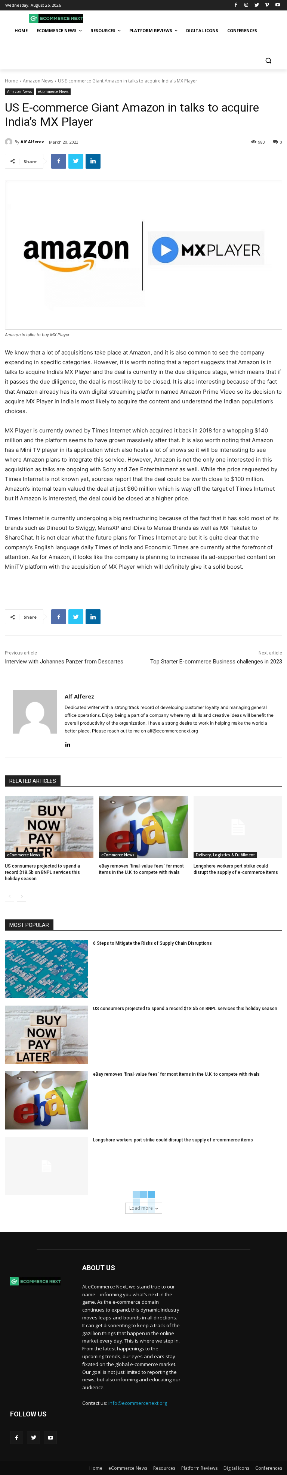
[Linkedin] (93, 161)
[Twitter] (257, 5)
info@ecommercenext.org (137, 1403)
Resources (164, 1468)
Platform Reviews (199, 1468)
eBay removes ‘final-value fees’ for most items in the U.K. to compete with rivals (176, 1074)
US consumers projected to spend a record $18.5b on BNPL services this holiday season (42, 872)
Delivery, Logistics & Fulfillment (225, 854)
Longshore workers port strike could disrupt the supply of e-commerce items (173, 1140)
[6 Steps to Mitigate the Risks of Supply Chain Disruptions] (46, 969)
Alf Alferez (32, 141)
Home (11, 81)
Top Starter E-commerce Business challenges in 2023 (216, 661)
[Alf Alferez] (10, 142)
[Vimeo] (267, 5)
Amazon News (38, 81)
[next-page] (21, 896)
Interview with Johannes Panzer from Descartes (64, 661)
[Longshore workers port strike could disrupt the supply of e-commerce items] (238, 827)
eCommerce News (53, 91)
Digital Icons (236, 1468)
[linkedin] (67, 743)
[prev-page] (9, 896)
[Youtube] (277, 5)
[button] (268, 60)
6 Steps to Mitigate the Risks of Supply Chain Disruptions (152, 943)
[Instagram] (246, 5)
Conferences (268, 1468)
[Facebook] (236, 5)
